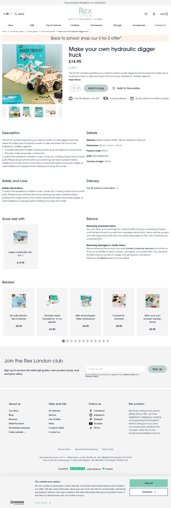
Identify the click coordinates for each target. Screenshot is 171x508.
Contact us (54, 432)
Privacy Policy (92, 376)
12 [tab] (107, 341)
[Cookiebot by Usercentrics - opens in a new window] (17, 503)
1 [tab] (63, 341)
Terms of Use (129, 374)
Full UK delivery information (101, 188)
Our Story (13, 410)
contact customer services (139, 248)
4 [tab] (75, 341)
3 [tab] (71, 341)
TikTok (97, 427)
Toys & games (32, 31)
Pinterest (98, 419)
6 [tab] (83, 341)
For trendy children (17, 31)
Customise (147, 492)
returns (103, 258)
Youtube (98, 423)
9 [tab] (95, 341)
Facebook (99, 410)
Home (4, 31)
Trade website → (17, 432)
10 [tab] (99, 341)
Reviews (13, 419)
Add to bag (96, 88)
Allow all (149, 483)
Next (60, 112)
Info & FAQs (54, 419)
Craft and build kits (48, 31)
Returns (52, 415)
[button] (19, 13)
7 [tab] (87, 341)
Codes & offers (56, 427)
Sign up (157, 369)
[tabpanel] (18, 312)
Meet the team (16, 423)
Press (51, 423)
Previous (4, 112)
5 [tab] (79, 341)
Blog (11, 415)
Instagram (99, 415)
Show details (41, 503)
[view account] (154, 13)
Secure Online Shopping (86, 449)
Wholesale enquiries (19, 427)
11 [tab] (103, 341)
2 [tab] (67, 341)
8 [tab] (91, 341)
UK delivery (54, 410)
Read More (75, 79)
